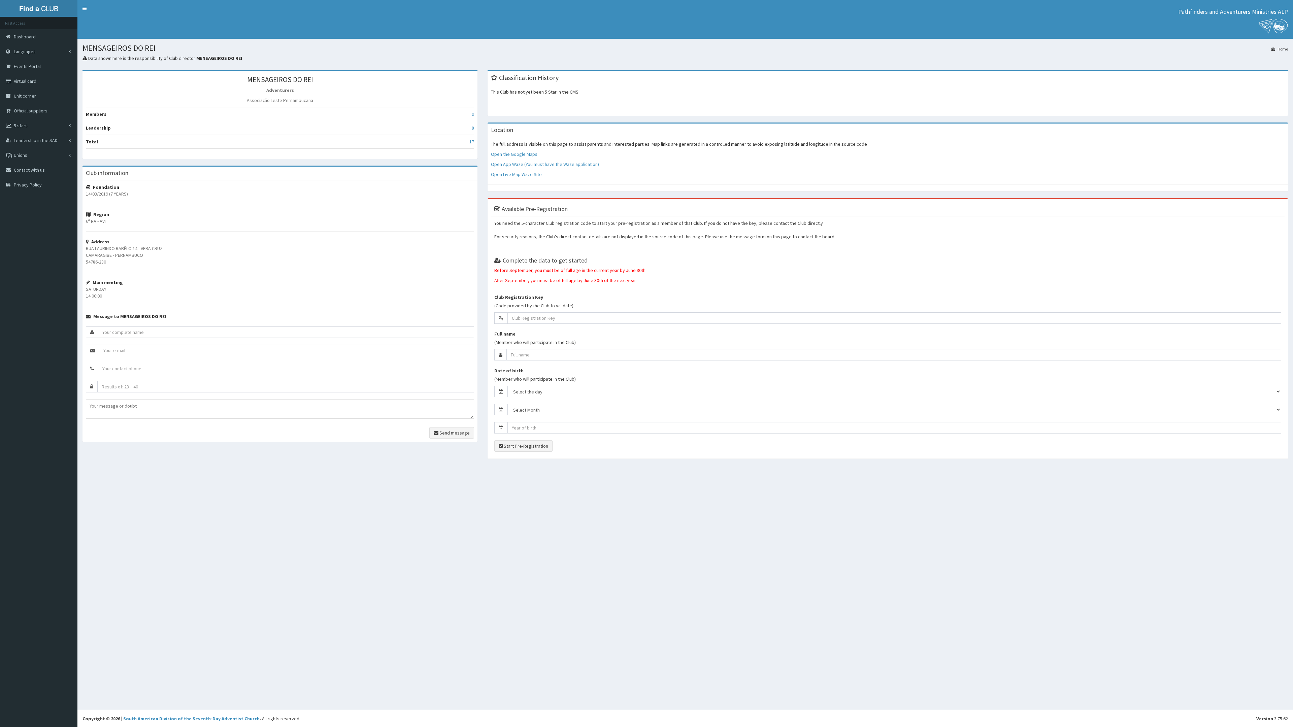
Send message (454, 433)
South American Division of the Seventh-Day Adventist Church (191, 719)
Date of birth (509, 371)
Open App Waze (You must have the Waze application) (545, 164)
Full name (505, 334)
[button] (84, 8)
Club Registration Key (518, 297)
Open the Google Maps (514, 154)
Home (1282, 48)
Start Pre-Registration (525, 446)
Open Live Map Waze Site (516, 174)
